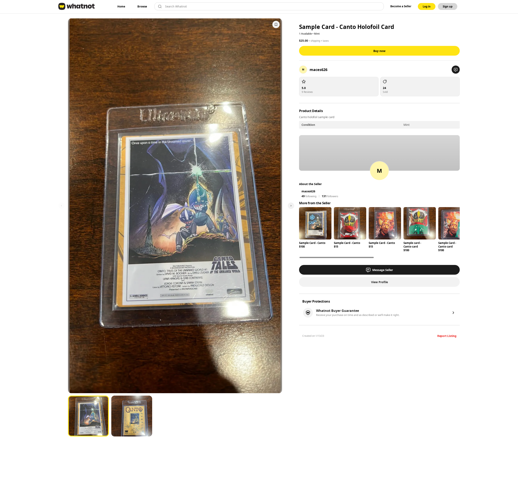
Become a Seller (400, 6)
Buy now (379, 51)
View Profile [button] (379, 282)
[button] (456, 70)
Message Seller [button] (382, 270)
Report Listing (446, 336)
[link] (121, 6)
